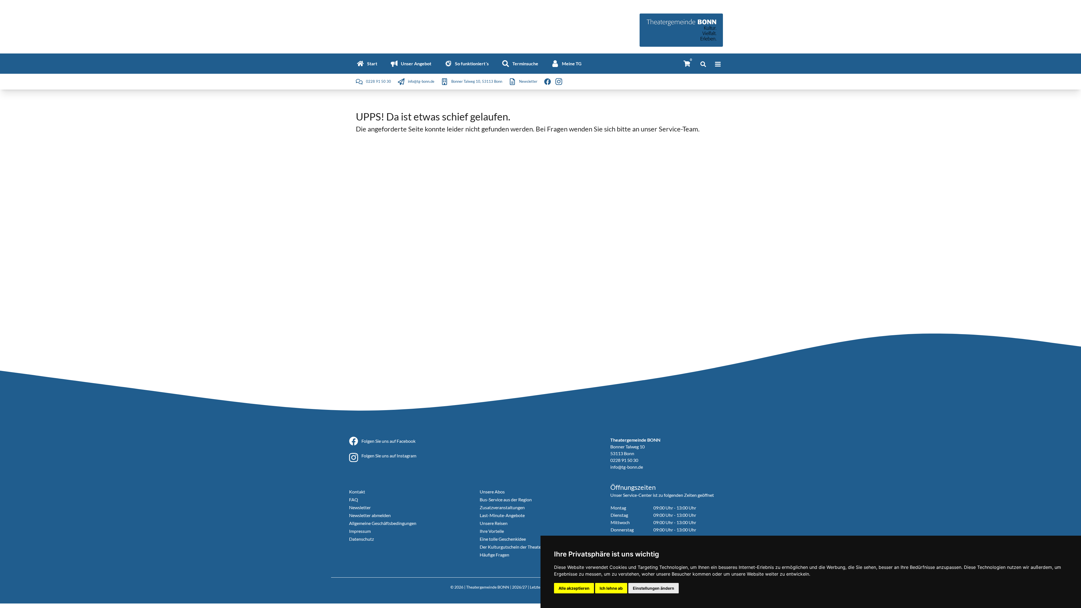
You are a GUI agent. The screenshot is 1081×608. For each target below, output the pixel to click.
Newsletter (360, 507)
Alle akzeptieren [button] (574, 588)
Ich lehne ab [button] (611, 588)
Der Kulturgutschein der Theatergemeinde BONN (528, 546)
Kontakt (357, 491)
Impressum (360, 531)
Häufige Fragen (494, 554)
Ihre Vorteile (492, 531)
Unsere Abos (492, 491)
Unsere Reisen (494, 523)
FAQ (353, 499)
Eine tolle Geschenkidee (503, 539)
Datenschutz (361, 539)
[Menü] (718, 64)
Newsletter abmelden (370, 515)
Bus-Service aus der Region (506, 499)
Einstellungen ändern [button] (653, 588)
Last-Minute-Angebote (502, 515)
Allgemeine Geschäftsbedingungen (382, 523)
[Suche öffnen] (703, 64)
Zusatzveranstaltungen (502, 507)
